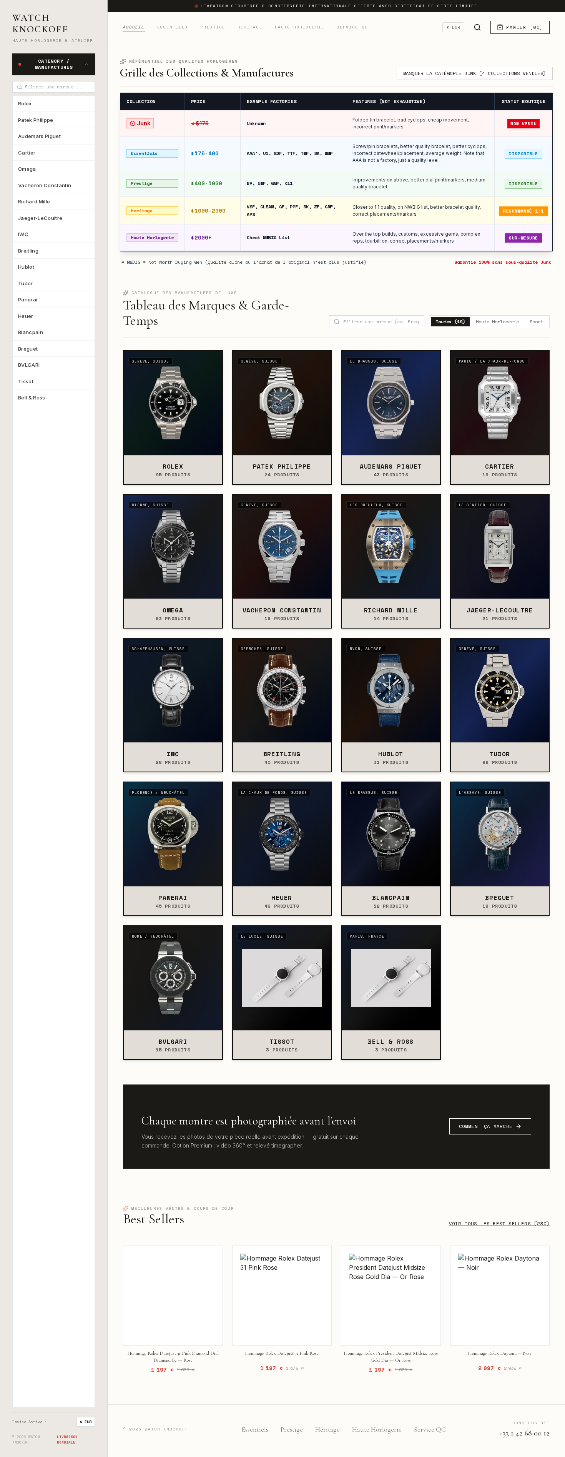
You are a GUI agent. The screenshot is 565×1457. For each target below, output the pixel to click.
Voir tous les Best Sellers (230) (499, 1224)
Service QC (352, 27)
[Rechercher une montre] (477, 27)
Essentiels (172, 27)
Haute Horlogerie (299, 27)
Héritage (250, 27)
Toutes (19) (450, 321)
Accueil (134, 27)
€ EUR (85, 1422)
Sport (536, 321)
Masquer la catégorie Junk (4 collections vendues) (474, 73)
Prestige (212, 27)
